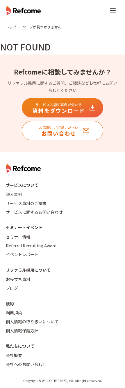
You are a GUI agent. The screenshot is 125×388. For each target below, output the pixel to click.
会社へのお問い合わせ (26, 364)
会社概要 (14, 355)
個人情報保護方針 (22, 330)
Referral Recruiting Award (31, 246)
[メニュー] (112, 10)
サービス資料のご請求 (26, 203)
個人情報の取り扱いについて (32, 321)
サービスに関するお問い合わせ (34, 212)
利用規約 (14, 313)
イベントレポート (22, 254)
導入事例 (14, 194)
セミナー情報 (18, 237)
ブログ (12, 288)
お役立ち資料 (18, 279)
